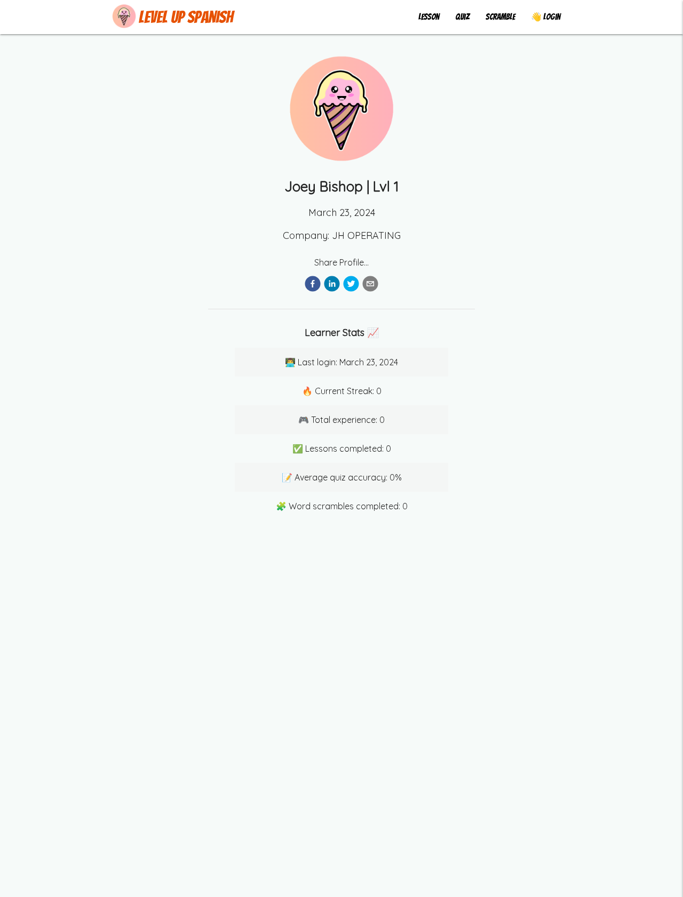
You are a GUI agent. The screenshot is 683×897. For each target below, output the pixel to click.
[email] (370, 285)
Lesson (428, 16)
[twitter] (351, 285)
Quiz (462, 16)
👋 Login (545, 16)
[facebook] (313, 285)
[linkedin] (332, 285)
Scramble (500, 16)
